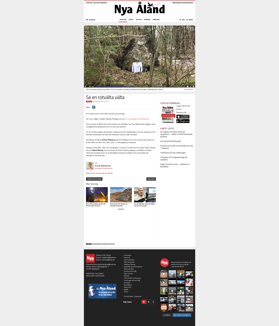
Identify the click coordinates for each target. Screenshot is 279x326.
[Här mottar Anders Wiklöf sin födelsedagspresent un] (172, 299)
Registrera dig (181, 112)
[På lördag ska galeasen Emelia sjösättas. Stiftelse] (181, 307)
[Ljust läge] (148, 302)
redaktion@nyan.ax (109, 257)
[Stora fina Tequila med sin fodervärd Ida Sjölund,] (164, 291)
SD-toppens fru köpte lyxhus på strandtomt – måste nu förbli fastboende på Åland (176, 134)
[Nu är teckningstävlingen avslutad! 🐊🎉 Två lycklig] (164, 307)
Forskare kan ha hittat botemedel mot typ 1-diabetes (176, 147)
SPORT (131, 19)
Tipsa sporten (128, 273)
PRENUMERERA (187, 3)
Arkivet (178, 109)
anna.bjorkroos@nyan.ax (104, 168)
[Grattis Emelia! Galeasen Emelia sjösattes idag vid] (181, 299)
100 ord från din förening (132, 278)
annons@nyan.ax (108, 259)
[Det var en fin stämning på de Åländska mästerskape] (164, 274)
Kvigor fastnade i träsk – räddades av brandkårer (175, 165)
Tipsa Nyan (151, 179)
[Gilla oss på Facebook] (102, 291)
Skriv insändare (129, 260)
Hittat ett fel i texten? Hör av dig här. (99, 173)
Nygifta (126, 289)
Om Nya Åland (128, 296)
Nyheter (89, 101)
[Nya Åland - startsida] (140, 16)
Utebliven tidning (129, 264)
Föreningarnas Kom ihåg (132, 280)
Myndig (126, 276)
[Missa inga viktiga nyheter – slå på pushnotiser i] (189, 282)
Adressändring (129, 269)
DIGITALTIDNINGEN (100, 3)
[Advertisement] (121, 226)
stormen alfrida (109, 244)
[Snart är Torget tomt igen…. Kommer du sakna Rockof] (181, 291)
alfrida (94, 244)
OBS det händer (129, 262)
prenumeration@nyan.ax (107, 264)
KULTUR (139, 19)
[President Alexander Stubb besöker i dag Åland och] (164, 282)
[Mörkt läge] (153, 302)
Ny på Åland (128, 285)
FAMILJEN (156, 19)
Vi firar (126, 292)
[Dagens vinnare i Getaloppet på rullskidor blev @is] (189, 307)
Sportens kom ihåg (130, 271)
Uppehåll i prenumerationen (133, 266)
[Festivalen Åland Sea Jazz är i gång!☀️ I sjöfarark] (181, 274)
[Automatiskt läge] (143, 302)
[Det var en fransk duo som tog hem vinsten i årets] (172, 282)
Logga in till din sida (183, 106)
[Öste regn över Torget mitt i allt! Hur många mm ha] (189, 299)
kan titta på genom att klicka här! (136, 119)
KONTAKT (89, 3)
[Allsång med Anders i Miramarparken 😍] (164, 299)
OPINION (147, 19)
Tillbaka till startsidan (94, 179)
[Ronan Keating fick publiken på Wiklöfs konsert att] (189, 291)
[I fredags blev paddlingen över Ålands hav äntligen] (172, 274)
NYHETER (123, 19)
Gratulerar (127, 282)
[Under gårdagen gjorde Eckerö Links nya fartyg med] (181, 282)
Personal (127, 257)
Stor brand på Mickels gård (170, 141)
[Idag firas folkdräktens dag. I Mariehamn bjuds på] (172, 291)
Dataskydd (137, 296)
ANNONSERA (176, 3)
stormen (100, 244)
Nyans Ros (127, 287)
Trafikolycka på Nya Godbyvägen (173, 152)
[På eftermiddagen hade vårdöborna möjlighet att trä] (189, 274)
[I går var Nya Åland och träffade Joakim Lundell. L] (172, 307)
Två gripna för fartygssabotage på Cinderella (173, 158)
